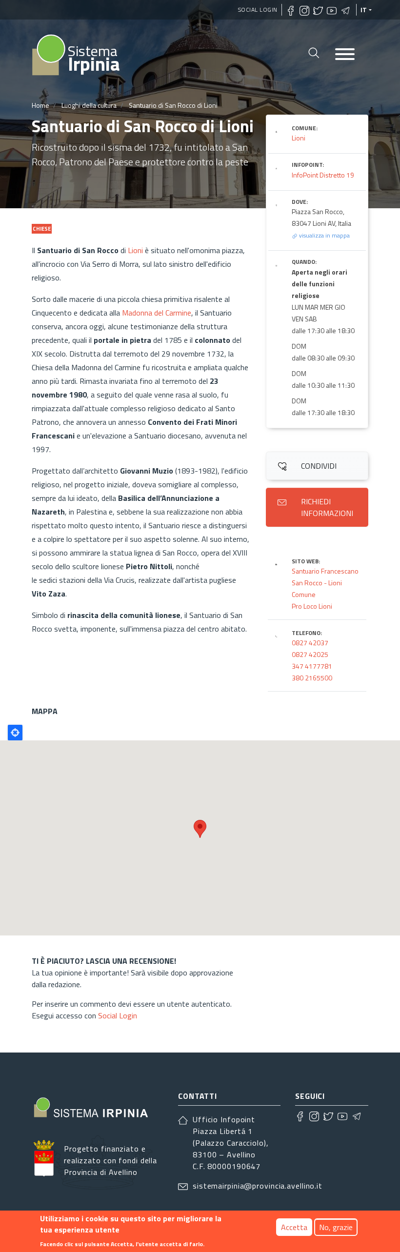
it (363, 10)
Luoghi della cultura (89, 105)
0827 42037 (310, 642)
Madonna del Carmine (156, 312)
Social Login (258, 9)
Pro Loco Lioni (312, 606)
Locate (15, 732)
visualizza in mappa (324, 235)
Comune (304, 594)
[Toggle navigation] (344, 55)
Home (40, 105)
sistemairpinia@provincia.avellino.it (257, 1186)
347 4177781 (312, 666)
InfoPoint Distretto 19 (323, 175)
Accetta (294, 1227)
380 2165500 (312, 678)
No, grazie (336, 1227)
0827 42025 (310, 654)
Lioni (135, 250)
